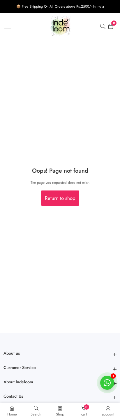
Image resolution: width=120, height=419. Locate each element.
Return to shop (60, 198)
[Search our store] (104, 26)
